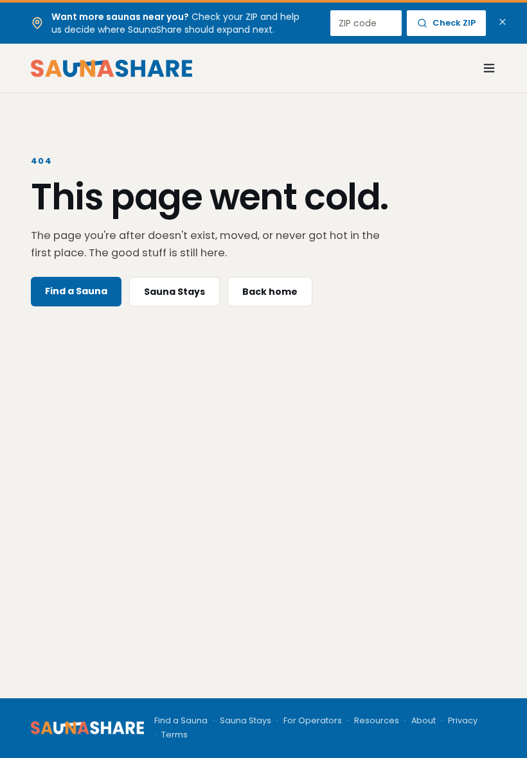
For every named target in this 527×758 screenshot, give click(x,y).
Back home (270, 291)
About (423, 720)
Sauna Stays (174, 291)
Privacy (463, 720)
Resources (376, 720)
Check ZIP (454, 23)
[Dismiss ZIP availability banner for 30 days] (502, 21)
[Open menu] (482, 68)
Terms (174, 734)
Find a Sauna (76, 291)
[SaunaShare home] (111, 68)
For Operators (312, 720)
